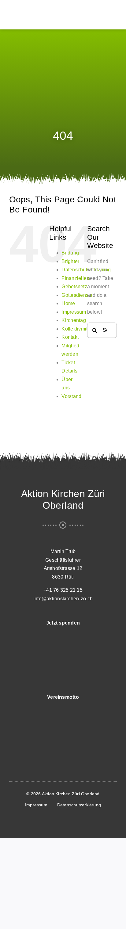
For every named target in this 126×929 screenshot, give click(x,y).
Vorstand (71, 396)
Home (68, 303)
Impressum (73, 312)
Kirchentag (73, 320)
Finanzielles (75, 278)
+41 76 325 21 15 (63, 590)
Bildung (70, 252)
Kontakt (70, 337)
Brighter (70, 261)
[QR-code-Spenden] (63, 634)
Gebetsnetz (74, 286)
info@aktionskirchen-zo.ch (63, 598)
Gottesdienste (76, 295)
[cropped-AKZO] (46, 7)
